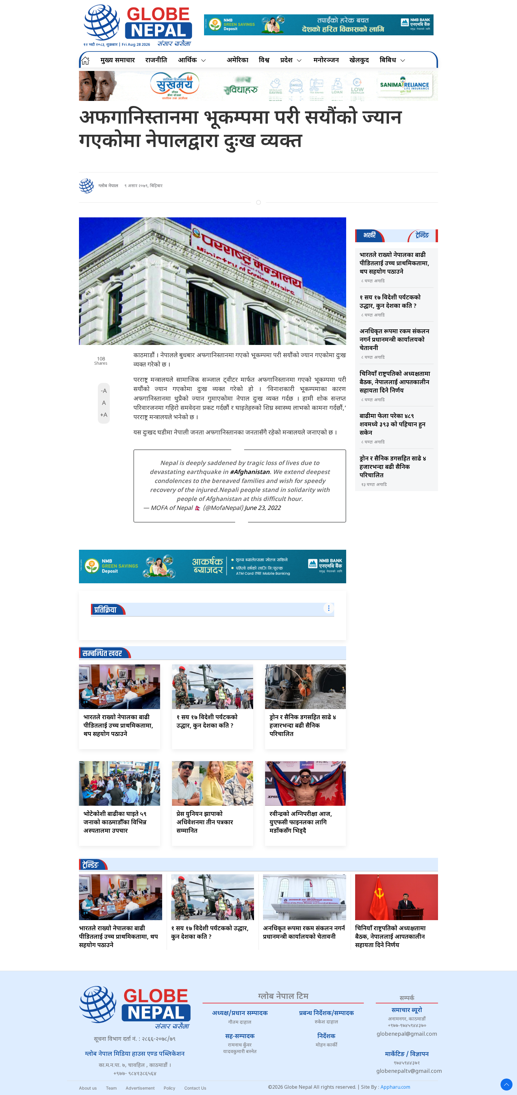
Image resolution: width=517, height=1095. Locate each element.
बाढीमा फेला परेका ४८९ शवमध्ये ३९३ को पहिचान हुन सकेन (392, 425)
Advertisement (140, 1088)
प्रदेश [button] (286, 60)
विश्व (264, 60)
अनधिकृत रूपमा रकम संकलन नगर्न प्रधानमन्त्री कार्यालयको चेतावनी (394, 340)
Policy (169, 1088)
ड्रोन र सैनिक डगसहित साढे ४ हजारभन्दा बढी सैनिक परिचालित (303, 726)
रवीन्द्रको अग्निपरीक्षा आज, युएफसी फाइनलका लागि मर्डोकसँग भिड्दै (301, 823)
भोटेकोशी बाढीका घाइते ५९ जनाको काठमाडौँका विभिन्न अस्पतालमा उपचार (115, 823)
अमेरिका (237, 60)
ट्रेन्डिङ (90, 865)
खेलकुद (359, 60)
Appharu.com (395, 1088)
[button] (507, 1085)
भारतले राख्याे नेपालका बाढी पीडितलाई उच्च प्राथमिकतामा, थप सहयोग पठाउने (118, 726)
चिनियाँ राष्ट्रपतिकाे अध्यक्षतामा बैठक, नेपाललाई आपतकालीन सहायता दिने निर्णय (395, 382)
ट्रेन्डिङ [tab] (422, 235)
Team (111, 1088)
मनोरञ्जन (326, 60)
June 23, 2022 (262, 508)
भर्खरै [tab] (369, 235)
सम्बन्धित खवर (102, 654)
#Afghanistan (250, 472)
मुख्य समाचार (118, 60)
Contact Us (195, 1088)
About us (88, 1088)
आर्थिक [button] (187, 60)
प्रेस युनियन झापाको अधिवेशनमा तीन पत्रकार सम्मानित (205, 823)
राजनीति (156, 60)
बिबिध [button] (388, 60)
